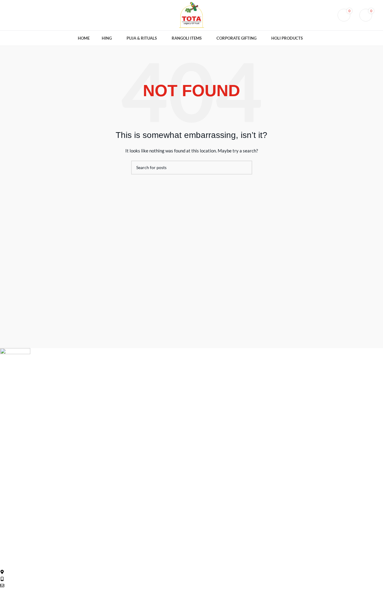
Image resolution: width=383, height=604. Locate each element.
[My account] (315, 15)
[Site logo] (191, 14)
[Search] (326, 15)
